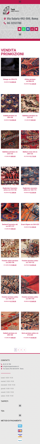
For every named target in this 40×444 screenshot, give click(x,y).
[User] (32, 29)
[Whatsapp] (24, 29)
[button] (20, 1)
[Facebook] (28, 29)
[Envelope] (19, 29)
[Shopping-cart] (36, 29)
